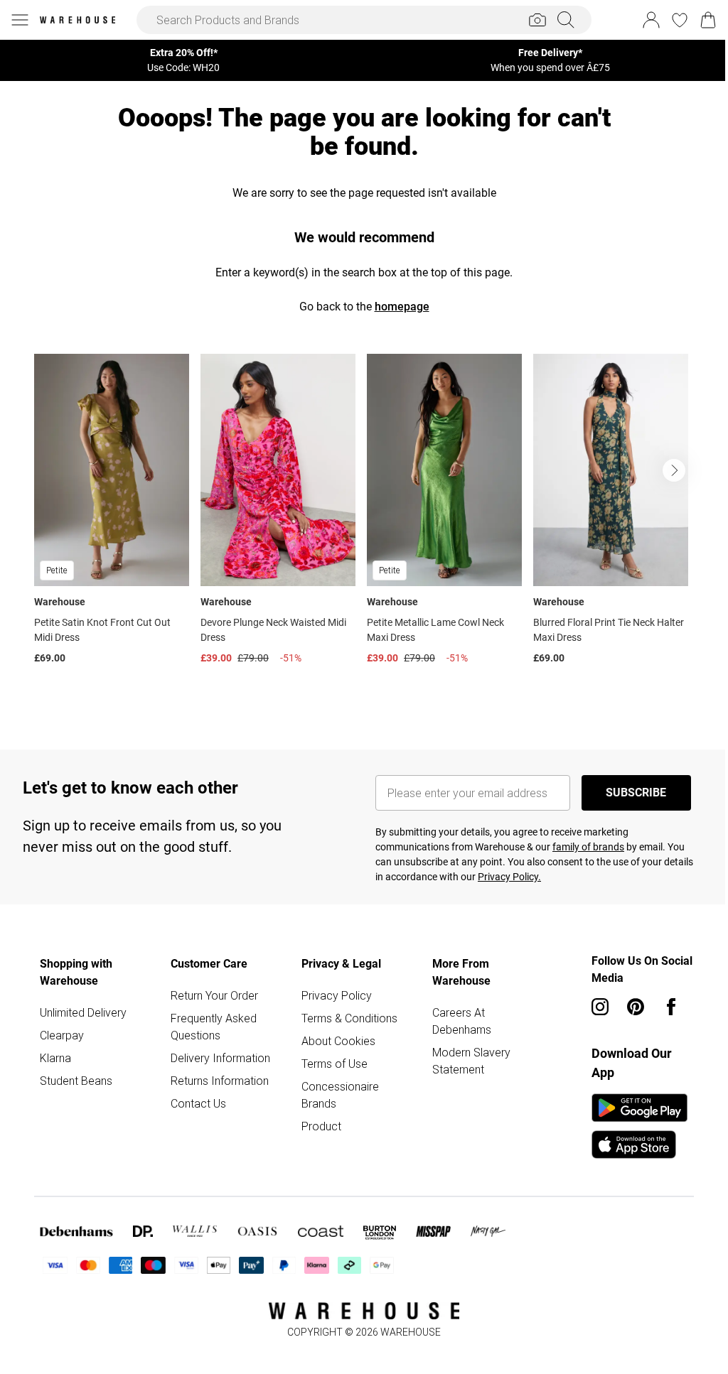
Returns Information (220, 1080)
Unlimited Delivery (83, 1012)
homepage (402, 306)
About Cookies (338, 1041)
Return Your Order (214, 995)
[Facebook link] (671, 1006)
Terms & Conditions (349, 1018)
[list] (364, 529)
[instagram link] (600, 1006)
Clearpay (62, 1035)
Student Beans (76, 1080)
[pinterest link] (635, 1006)
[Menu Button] (19, 19)
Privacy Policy (336, 995)
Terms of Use (334, 1063)
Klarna (55, 1058)
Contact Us (198, 1103)
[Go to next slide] (674, 470)
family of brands (588, 847)
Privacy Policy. (509, 876)
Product (321, 1126)
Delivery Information (220, 1058)
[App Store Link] (639, 1126)
